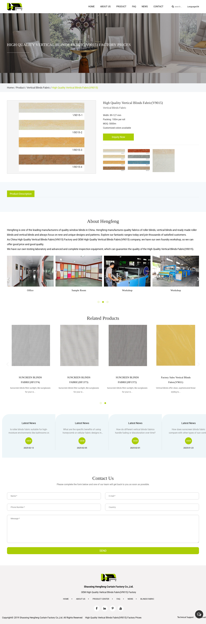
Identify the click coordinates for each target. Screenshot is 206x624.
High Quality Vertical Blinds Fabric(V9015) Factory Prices (113, 617)
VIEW (28, 441)
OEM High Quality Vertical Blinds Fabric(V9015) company (109, 239)
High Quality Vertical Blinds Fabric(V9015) (170, 249)
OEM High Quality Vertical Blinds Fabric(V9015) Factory (108, 592)
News (145, 6)
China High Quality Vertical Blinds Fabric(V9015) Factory (41, 239)
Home (91, 6)
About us (105, 6)
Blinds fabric (147, 599)
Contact (158, 6)
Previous (7, 278)
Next (198, 278)
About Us (80, 599)
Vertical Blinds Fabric (38, 87)
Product (121, 6)
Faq (134, 6)
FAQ (118, 599)
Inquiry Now (118, 136)
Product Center (101, 599)
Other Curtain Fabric (125, 11)
